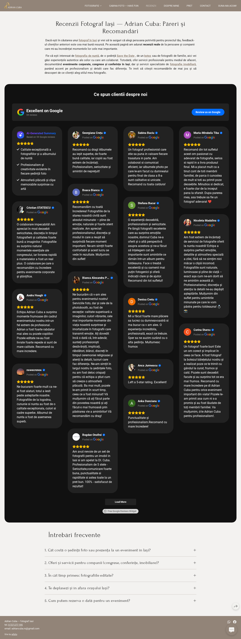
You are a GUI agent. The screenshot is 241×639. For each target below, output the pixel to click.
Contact (205, 5)
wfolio (14, 634)
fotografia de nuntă (87, 55)
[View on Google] (76, 135)
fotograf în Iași (88, 40)
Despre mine (171, 5)
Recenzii (151, 5)
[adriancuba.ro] (13, 5)
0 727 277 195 (15, 624)
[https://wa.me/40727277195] (228, 622)
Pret (189, 5)
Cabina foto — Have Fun (123, 5)
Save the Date (125, 55)
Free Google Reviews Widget (122, 511)
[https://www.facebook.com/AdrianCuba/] (234, 622)
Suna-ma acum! (227, 5)
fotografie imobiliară (183, 64)
